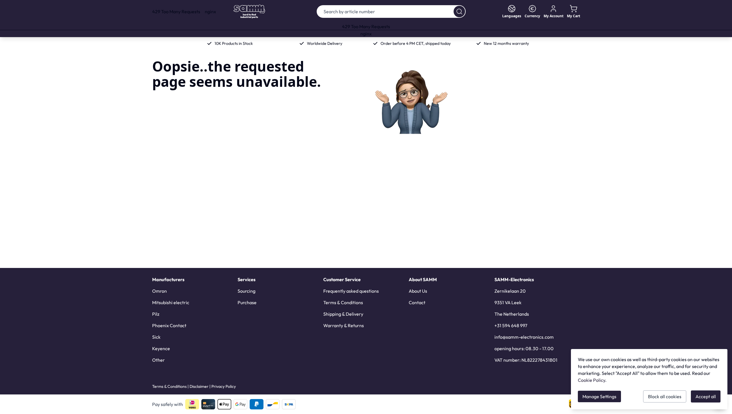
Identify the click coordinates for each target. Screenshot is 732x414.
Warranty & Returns (343, 325)
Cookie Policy (591, 380)
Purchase (247, 302)
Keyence (161, 348)
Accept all (705, 396)
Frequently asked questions (351, 291)
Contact (417, 302)
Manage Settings (599, 396)
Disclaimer (199, 386)
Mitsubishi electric (170, 302)
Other (158, 360)
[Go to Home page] (249, 11)
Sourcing (246, 291)
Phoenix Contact (169, 325)
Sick (156, 337)
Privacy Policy (223, 386)
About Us (418, 291)
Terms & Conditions (343, 302)
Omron (159, 291)
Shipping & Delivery (343, 314)
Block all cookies (664, 396)
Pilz (155, 314)
